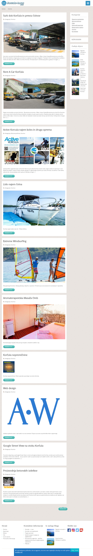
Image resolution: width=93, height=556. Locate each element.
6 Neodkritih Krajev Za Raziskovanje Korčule (83, 82)
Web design (9, 388)
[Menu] (88, 3)
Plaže (73, 23)
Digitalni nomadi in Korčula (83, 52)
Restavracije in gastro (77, 27)
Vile (4, 535)
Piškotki (27, 543)
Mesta (5, 533)
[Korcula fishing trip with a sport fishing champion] (75, 72)
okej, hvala (74, 550)
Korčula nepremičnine (15, 355)
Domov (3, 9)
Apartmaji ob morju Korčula (83, 89)
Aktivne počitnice (15, 133)
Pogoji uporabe (29, 533)
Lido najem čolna (12, 184)
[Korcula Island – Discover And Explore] (75, 63)
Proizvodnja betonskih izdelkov (20, 470)
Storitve (10, 9)
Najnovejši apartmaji (77, 25)
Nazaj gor (63, 508)
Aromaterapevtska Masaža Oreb (20, 298)
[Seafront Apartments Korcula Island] (75, 91)
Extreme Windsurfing (14, 241)
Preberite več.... (9, 63)
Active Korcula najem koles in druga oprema (27, 129)
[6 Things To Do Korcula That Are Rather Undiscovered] (75, 82)
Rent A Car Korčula (13, 71)
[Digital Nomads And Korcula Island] (75, 54)
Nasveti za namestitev (78, 19)
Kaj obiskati (75, 31)
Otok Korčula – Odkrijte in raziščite (83, 62)
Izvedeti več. (19, 552)
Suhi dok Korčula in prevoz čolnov (21, 15)
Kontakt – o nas (29, 529)
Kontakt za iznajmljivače (31, 531)
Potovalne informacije (9, 538)
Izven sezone (6, 537)
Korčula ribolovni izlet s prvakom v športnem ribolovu (83, 73)
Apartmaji (5, 531)
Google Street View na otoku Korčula (23, 445)
